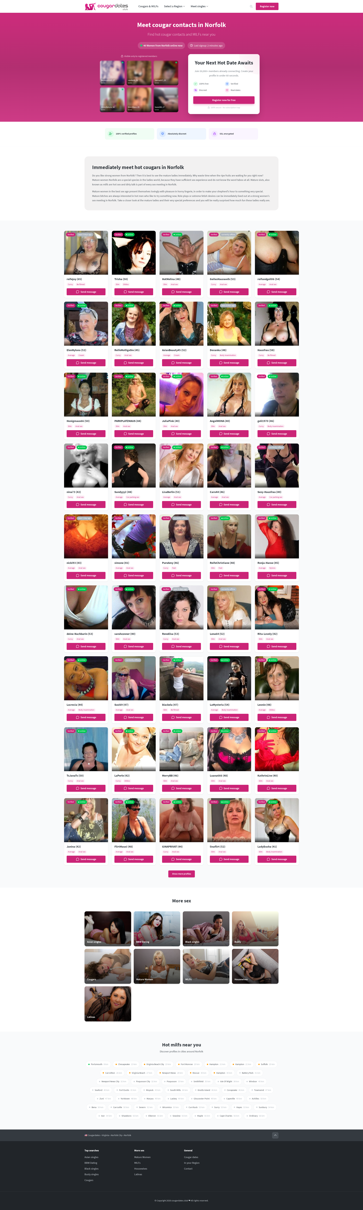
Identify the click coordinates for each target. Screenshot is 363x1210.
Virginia (105, 1135)
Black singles (92, 1168)
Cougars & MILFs (148, 6)
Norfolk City (116, 1135)
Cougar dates (191, 1157)
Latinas (138, 1174)
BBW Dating (91, 1162)
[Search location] (251, 6)
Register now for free (224, 100)
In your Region (192, 1162)
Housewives (140, 1168)
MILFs (137, 1162)
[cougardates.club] (106, 6)
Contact (188, 1168)
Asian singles (91, 1157)
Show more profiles (181, 873)
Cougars (89, 1180)
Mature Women (142, 1157)
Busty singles (92, 1174)
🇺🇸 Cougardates (92, 1135)
